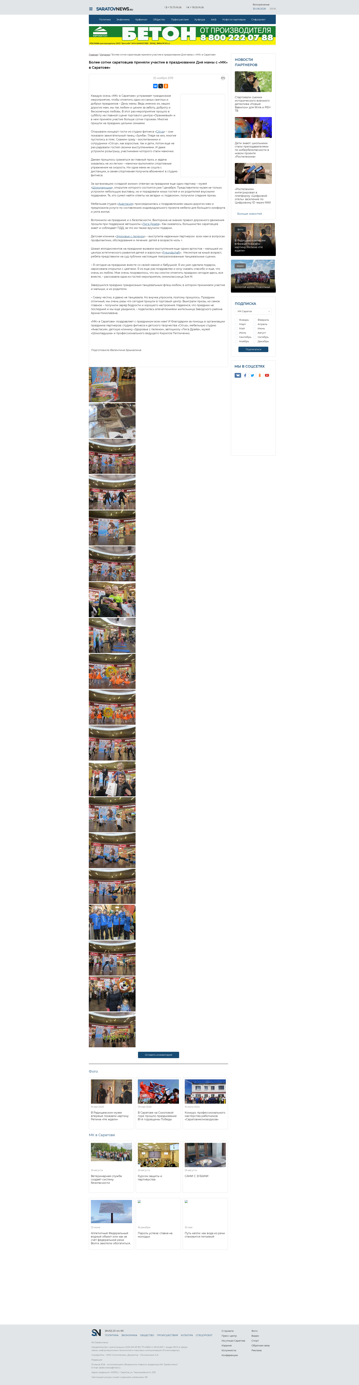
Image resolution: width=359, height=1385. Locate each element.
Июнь (261, 328)
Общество (159, 19)
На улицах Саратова (233, 1340)
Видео (255, 1335)
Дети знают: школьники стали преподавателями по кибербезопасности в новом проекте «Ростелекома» (252, 150)
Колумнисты (229, 1350)
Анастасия (125, 204)
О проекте (228, 1331)
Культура (199, 19)
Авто (214, 19)
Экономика (123, 19)
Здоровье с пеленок (130, 236)
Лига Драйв (151, 224)
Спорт (255, 1340)
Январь (244, 319)
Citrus (160, 131)
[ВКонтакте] (155, 86)
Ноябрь (244, 341)
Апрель (262, 324)
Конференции (230, 1355)
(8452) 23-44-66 (114, 1330)
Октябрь (263, 336)
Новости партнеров (234, 19)
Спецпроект (258, 19)
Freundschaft (171, 252)
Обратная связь (260, 1345)
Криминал (141, 19)
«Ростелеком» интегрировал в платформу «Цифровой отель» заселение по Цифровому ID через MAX (253, 195)
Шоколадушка (102, 187)
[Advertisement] (202, 135)
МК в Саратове (102, 1135)
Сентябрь (245, 336)
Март (242, 324)
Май (242, 328)
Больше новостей (249, 213)
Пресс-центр (229, 1335)
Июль (242, 332)
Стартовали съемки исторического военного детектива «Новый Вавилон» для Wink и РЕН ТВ (253, 104)
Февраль (263, 319)
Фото (254, 1331)
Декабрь (263, 341)
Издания (227, 1345)
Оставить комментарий (158, 1054)
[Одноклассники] (166, 86)
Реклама (256, 1350)
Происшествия (180, 19)
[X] (160, 86)
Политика (105, 19)
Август (261, 332)
